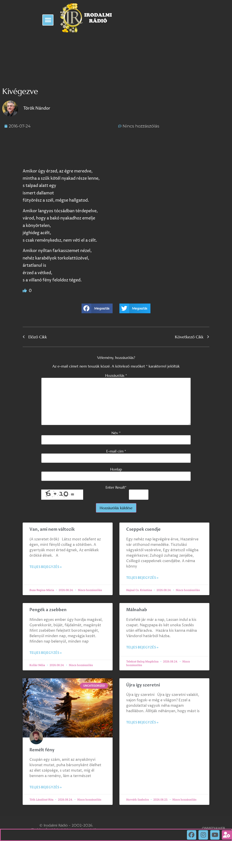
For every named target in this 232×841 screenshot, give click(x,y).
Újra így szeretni (143, 685)
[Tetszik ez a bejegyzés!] (25, 291)
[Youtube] (215, 835)
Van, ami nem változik (52, 529)
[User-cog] (226, 835)
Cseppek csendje (143, 529)
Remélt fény (41, 750)
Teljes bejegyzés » (45, 567)
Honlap (116, 469)
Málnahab (136, 610)
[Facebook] (191, 835)
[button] (47, 20)
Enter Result (116, 487)
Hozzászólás (116, 375)
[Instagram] (203, 835)
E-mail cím (116, 451)
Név (116, 433)
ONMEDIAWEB (213, 828)
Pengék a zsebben (48, 610)
